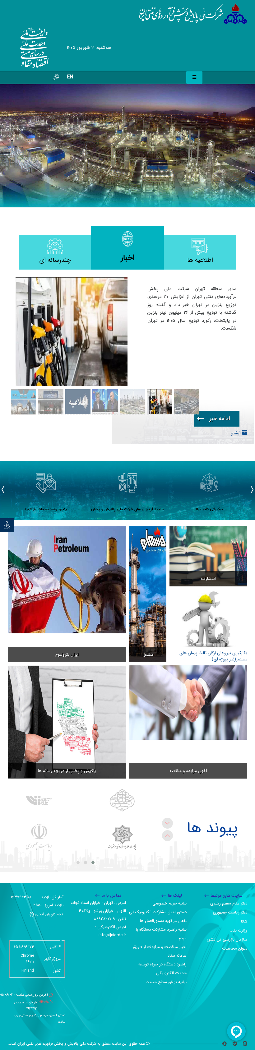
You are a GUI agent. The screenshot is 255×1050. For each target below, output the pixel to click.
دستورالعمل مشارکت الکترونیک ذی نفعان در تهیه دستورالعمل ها (158, 916)
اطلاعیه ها (200, 260)
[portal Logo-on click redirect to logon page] (193, 13)
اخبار (128, 258)
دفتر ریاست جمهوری (230, 912)
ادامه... (216, 419)
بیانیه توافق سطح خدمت (166, 982)
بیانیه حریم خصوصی (169, 903)
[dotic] (122, 837)
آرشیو (236, 433)
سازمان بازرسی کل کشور (227, 939)
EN (70, 77)
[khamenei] (122, 800)
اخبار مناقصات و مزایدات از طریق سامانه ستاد (160, 951)
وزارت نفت (238, 930)
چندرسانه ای (55, 260)
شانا (244, 921)
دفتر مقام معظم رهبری (228, 903)
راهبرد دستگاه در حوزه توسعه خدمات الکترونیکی (162, 968)
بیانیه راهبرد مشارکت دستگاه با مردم (161, 933)
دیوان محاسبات (234, 948)
